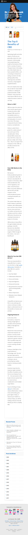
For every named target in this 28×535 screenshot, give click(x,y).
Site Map (7, 521)
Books (11, 529)
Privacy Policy (20, 521)
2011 (7, 498)
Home (7, 529)
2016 (7, 482)
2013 (7, 492)
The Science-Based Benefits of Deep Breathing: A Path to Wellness (14, 447)
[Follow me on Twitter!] (9, 20)
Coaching (19, 529)
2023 (7, 460)
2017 (7, 479)
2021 (7, 466)
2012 (7, 495)
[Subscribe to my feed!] (12, 20)
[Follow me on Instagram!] (18, 20)
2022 (7, 463)
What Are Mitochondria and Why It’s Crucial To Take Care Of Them (14, 426)
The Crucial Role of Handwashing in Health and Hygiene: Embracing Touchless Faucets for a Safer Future (14, 437)
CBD (12, 27)
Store (9, 530)
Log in (10, 525)
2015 (7, 485)
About (18, 530)
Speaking (13, 530)
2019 (7, 473)
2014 (7, 488)
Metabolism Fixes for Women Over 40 (14, 442)
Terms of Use (13, 521)
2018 (7, 476)
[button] (2, 1)
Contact (14, 531)
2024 (7, 457)
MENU (5, 1)
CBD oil (9, 389)
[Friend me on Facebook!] (15, 20)
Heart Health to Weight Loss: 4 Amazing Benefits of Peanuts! (14, 431)
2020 (7, 470)
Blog (8, 27)
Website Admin (15, 525)
